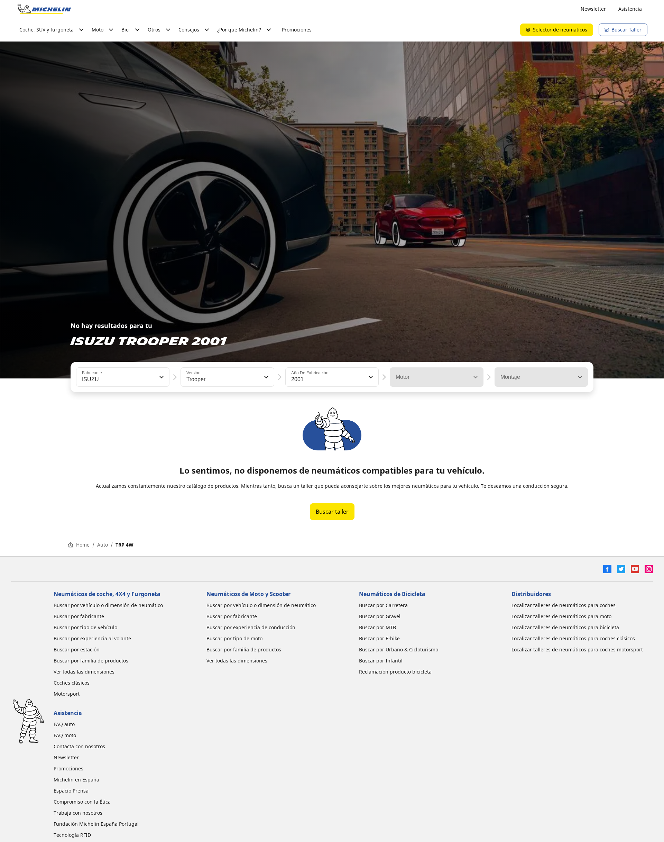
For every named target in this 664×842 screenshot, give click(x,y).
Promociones (297, 29)
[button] (161, 377)
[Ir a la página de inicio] (44, 9)
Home (83, 544)
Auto (102, 544)
